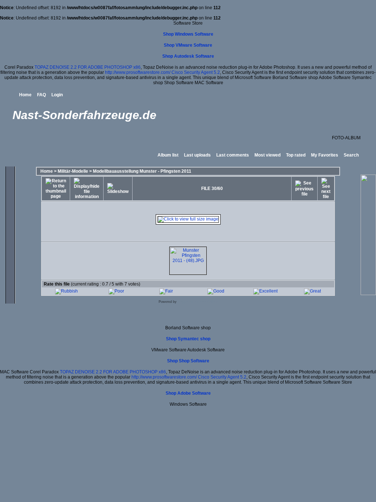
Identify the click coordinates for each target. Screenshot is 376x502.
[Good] (215, 291)
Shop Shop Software (188, 360)
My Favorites (324, 155)
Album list (168, 155)
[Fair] (166, 291)
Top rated (296, 155)
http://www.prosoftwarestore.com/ (137, 72)
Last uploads (197, 155)
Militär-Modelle (73, 171)
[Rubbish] (66, 291)
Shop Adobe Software (188, 393)
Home (25, 94)
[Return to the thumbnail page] (56, 188)
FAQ (41, 94)
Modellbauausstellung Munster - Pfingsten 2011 (142, 171)
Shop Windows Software (188, 34)
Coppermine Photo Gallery (198, 302)
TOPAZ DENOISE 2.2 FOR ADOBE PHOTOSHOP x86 (88, 67)
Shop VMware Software (188, 45)
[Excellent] (265, 291)
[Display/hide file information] (86, 188)
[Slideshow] (118, 188)
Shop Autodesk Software (188, 56)
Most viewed (267, 155)
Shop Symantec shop (188, 338)
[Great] (312, 291)
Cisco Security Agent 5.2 (195, 72)
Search (351, 155)
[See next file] (326, 188)
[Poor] (116, 291)
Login (57, 94)
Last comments (232, 155)
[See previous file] (304, 188)
